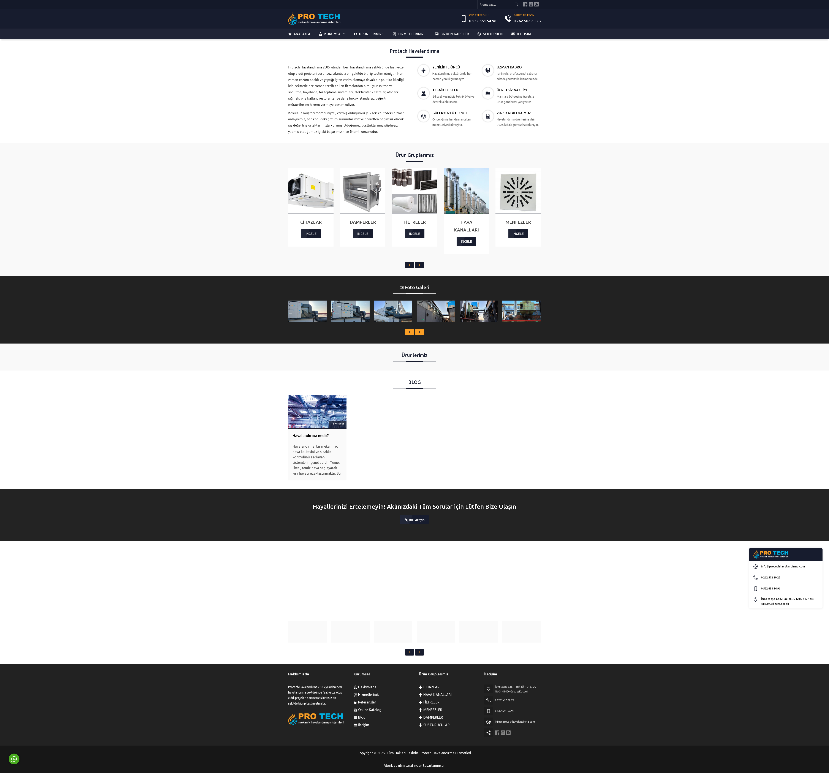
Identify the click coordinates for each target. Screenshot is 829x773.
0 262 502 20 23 (527, 21)
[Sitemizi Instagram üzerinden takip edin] (531, 4)
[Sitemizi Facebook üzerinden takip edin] (525, 4)
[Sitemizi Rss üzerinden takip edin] (536, 4)
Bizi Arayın (417, 520)
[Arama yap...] (516, 4)
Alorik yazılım (394, 765)
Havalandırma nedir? (311, 435)
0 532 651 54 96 (482, 21)
